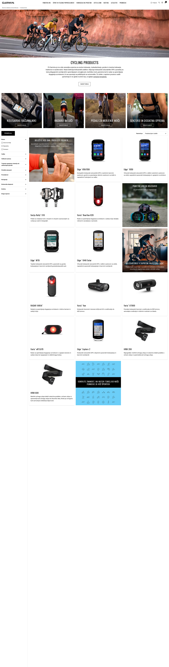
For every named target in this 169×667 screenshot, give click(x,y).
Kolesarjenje (23, 7)
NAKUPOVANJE (21, 125)
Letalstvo (114, 3)
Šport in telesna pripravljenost (10, 7)
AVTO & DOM (97, 3)
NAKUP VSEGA (84, 84)
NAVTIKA (106, 3)
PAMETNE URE (47, 3)
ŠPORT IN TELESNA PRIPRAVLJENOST (63, 3)
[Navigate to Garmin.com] (8, 3)
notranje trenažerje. (100, 77)
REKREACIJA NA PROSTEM (84, 3)
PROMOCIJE (123, 3)
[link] (84, 33)
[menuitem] (154, 3)
